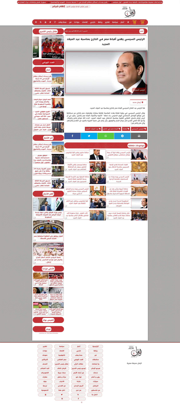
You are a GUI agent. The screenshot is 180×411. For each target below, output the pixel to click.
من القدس (62, 385)
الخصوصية (44, 390)
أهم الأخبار (48, 194)
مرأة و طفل (61, 377)
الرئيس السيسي (138, 128)
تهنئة (125, 128)
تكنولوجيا (61, 355)
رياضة (100, 22)
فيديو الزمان (95, 368)
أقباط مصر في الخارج (111, 128)
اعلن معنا (61, 390)
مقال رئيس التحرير (48, 31)
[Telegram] (122, 136)
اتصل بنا (95, 394)
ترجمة (45, 385)
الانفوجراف (45, 372)
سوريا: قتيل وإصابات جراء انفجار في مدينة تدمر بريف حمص (51, 2)
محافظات (95, 359)
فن (70, 22)
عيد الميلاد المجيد (92, 128)
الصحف (44, 364)
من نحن (78, 390)
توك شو (78, 377)
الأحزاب (61, 381)
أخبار (122, 22)
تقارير (107, 22)
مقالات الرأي (78, 364)
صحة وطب (62, 22)
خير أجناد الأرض (78, 372)
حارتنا (79, 381)
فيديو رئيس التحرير (78, 368)
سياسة (115, 22)
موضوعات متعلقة (136, 145)
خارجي (92, 22)
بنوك (44, 381)
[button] (60, 47)
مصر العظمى (61, 359)
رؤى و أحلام (95, 377)
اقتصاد (85, 22)
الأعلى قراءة (48, 269)
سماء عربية (62, 372)
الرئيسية (95, 346)
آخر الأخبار (48, 138)
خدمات (95, 372)
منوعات (44, 355)
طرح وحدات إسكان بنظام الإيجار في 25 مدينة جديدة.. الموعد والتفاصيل (108, 2)
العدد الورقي (48, 62)
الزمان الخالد (61, 368)
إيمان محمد (136, 102)
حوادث (76, 22)
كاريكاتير (45, 359)
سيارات (95, 381)
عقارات (44, 377)
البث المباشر (44, 368)
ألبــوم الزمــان (78, 385)
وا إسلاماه (95, 364)
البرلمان (95, 385)
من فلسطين (95, 390)
